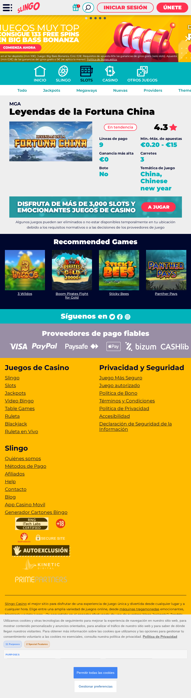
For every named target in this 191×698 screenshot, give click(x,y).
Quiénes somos (23, 458)
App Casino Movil (25, 504)
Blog (10, 497)
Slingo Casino (16, 604)
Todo (22, 90)
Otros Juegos (142, 80)
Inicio (40, 80)
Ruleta (12, 416)
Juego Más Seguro (120, 378)
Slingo (63, 80)
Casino (110, 80)
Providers (153, 90)
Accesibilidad (114, 416)
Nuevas (120, 90)
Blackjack (16, 424)
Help (10, 481)
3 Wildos (25, 294)
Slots (86, 80)
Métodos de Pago (25, 466)
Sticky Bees (119, 294)
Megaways (86, 90)
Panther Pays (166, 294)
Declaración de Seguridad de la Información (135, 426)
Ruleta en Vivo (21, 431)
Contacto (16, 489)
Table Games (20, 408)
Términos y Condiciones (127, 401)
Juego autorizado (119, 385)
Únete (172, 7)
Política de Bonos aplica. (114, 59)
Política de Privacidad (124, 408)
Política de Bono (118, 393)
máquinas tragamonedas (139, 609)
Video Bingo (19, 401)
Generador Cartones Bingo (36, 512)
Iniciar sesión (125, 7)
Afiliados (15, 474)
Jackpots (51, 90)
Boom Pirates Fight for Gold (72, 296)
